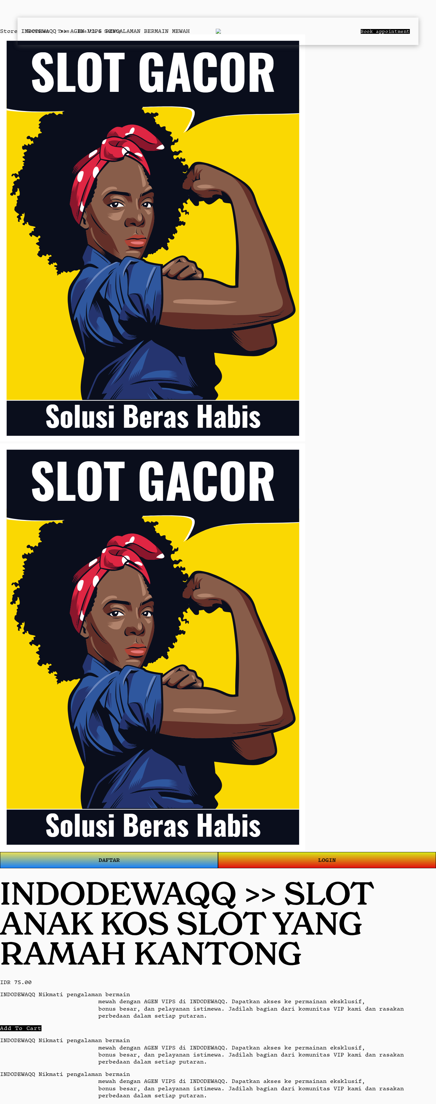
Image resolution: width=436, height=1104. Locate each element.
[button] (20, 1028)
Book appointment (385, 31)
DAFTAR (109, 859)
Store (9, 31)
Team (63, 30)
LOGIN (327, 859)
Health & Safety (99, 30)
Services (37, 30)
